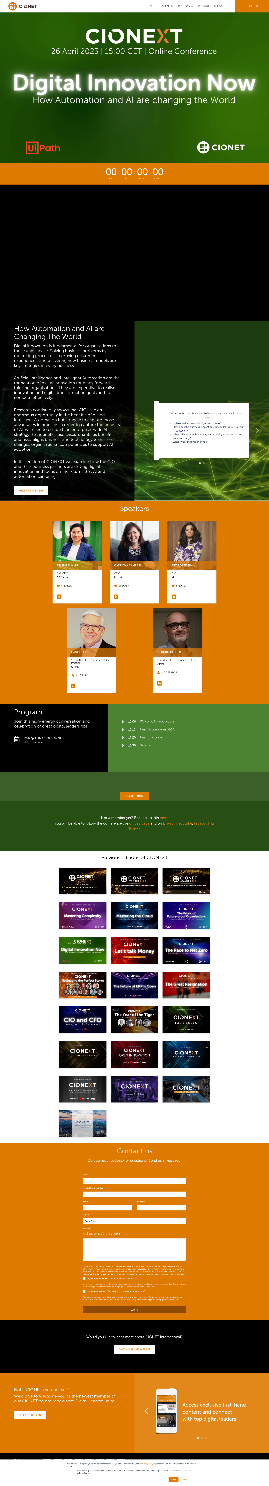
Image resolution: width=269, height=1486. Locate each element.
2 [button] (204, 463)
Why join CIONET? (202, 1400)
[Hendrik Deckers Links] (159, 683)
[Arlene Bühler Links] (59, 597)
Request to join (30, 1415)
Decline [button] (185, 1479)
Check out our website (134, 1349)
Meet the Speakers (31, 490)
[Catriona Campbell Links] (116, 597)
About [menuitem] (153, 6)
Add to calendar (34, 742)
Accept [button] (173, 1479)
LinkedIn (170, 823)
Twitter (134, 829)
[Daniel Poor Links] (73, 686)
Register (252, 6)
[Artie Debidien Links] (174, 597)
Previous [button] (146, 430)
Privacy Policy (147, 1463)
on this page (139, 823)
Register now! (134, 796)
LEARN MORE (202, 1420)
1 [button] (200, 463)
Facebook (202, 823)
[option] (201, 430)
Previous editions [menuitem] (210, 6)
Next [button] (257, 430)
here (163, 818)
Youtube (185, 823)
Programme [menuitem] (186, 6)
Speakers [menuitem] (168, 6)
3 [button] (205, 1438)
